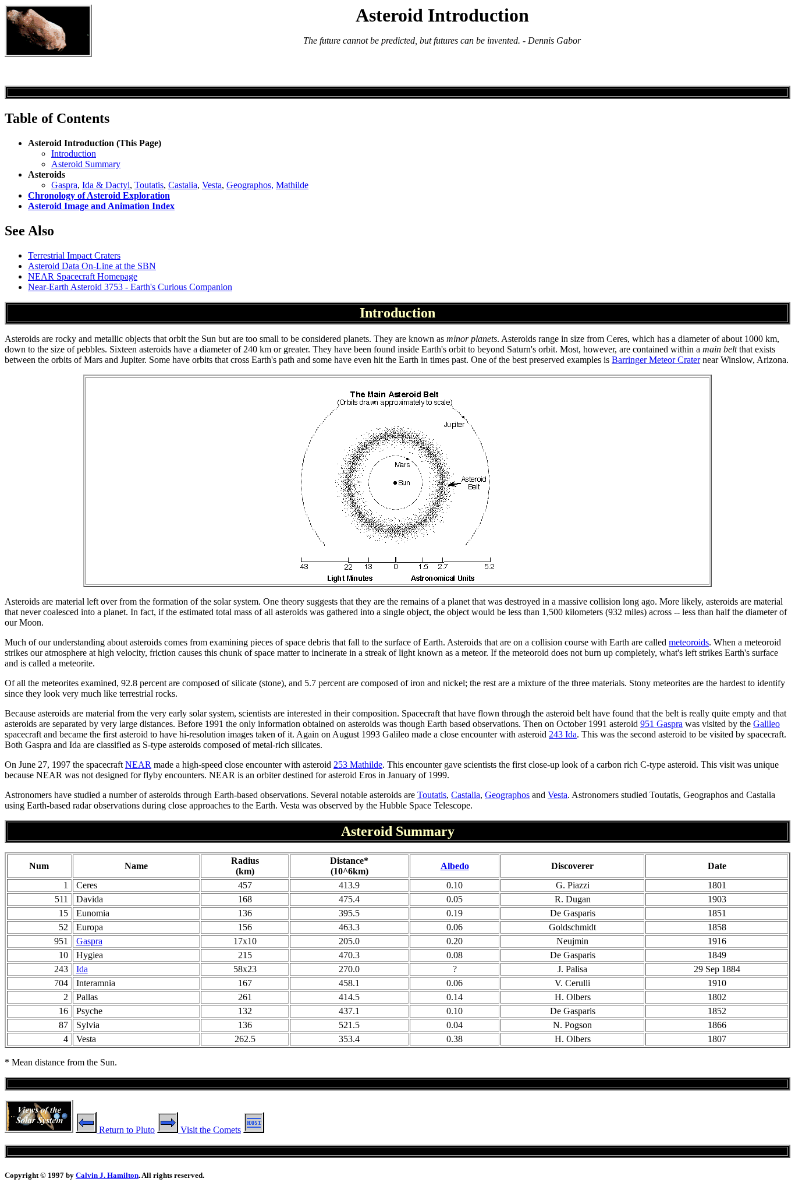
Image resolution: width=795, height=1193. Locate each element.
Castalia (182, 185)
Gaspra (64, 185)
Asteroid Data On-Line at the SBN (92, 266)
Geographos (507, 795)
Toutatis (149, 185)
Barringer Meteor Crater (656, 360)
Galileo (766, 724)
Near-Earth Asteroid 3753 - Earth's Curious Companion (130, 287)
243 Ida (563, 734)
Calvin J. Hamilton (107, 1175)
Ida (82, 969)
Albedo (455, 866)
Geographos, (250, 185)
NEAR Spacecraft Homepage (82, 276)
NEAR (138, 765)
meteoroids (689, 642)
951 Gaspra (661, 724)
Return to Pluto (126, 1130)
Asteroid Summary (85, 164)
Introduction (73, 153)
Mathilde (292, 185)
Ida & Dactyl (106, 185)
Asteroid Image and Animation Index (101, 206)
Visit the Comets (209, 1130)
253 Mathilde (357, 765)
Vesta (212, 185)
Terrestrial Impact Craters (74, 255)
